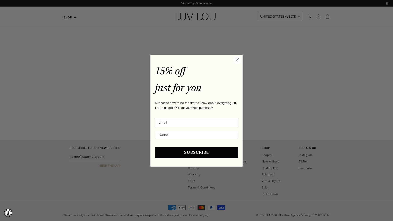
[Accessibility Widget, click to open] (8, 213)
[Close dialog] (237, 59)
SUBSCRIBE (196, 153)
